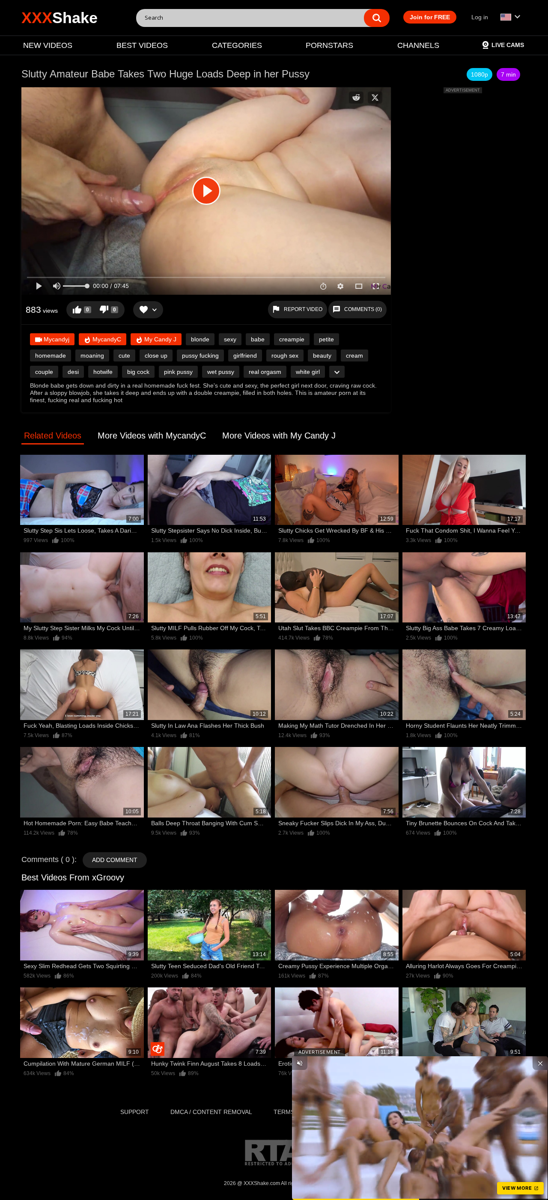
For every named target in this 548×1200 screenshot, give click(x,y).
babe (258, 339)
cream (354, 355)
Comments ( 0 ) (47, 859)
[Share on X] (375, 98)
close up (156, 355)
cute (124, 355)
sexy (230, 339)
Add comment (114, 859)
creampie (291, 339)
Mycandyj (55, 339)
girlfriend (245, 355)
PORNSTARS (329, 45)
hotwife (103, 371)
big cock (138, 371)
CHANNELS (418, 45)
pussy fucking (200, 355)
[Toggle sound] (299, 1063)
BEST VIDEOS (142, 45)
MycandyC (106, 339)
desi (73, 371)
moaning (92, 355)
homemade (50, 355)
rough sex (284, 355)
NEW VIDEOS (47, 45)
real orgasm (265, 371)
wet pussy (220, 371)
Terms (284, 1111)
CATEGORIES (237, 45)
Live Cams (507, 44)
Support (134, 1111)
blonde (200, 339)
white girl (308, 371)
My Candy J (159, 339)
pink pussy (178, 371)
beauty (322, 355)
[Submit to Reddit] (356, 98)
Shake (59, 18)
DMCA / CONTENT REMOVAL (211, 1111)
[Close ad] (540, 1063)
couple (44, 371)
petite (326, 339)
